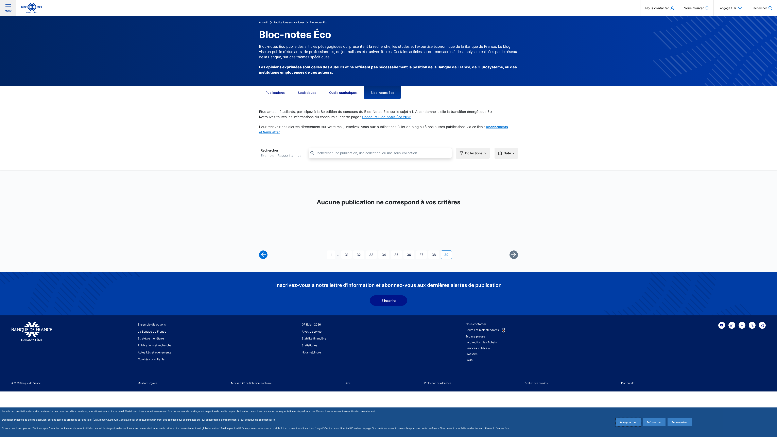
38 (435, 254)
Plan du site (627, 383)
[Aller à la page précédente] (263, 254)
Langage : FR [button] (727, 8)
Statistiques (307, 93)
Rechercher (269, 150)
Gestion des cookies (536, 383)
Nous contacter (476, 324)
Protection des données (437, 383)
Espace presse (475, 336)
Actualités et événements (154, 352)
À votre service (312, 331)
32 (360, 254)
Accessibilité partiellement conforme (251, 383)
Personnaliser (680, 422)
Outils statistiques (343, 93)
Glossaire (472, 354)
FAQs (469, 360)
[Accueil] (51, 331)
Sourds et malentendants (482, 330)
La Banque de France (152, 331)
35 (398, 254)
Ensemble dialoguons (152, 324)
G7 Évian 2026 (311, 324)
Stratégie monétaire (151, 338)
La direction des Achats (481, 342)
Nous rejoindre (311, 352)
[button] (762, 8)
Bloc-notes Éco (382, 93)
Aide (347, 383)
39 (448, 254)
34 (385, 254)
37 (423, 254)
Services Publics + (478, 348)
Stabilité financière (314, 338)
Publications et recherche (154, 345)
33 (373, 254)
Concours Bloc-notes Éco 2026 (386, 117)
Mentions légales (147, 383)
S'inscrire (388, 301)
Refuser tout (654, 422)
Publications (275, 93)
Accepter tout (628, 422)
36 (410, 254)
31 (348, 254)
